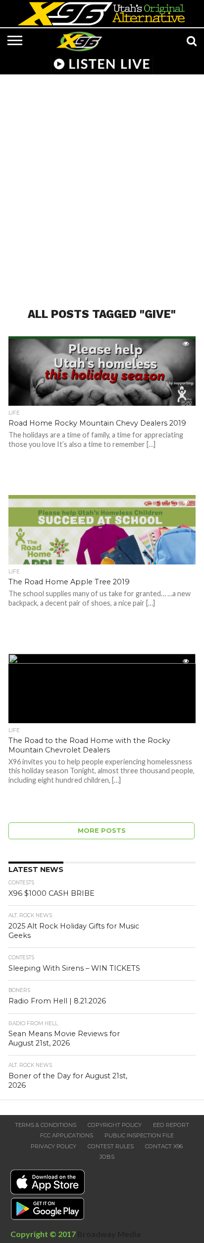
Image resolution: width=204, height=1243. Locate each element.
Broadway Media (109, 1234)
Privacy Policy (53, 1146)
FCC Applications (66, 1135)
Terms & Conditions (45, 1124)
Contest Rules (111, 1146)
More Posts (102, 830)
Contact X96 (164, 1146)
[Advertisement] (102, 185)
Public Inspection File (139, 1135)
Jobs (107, 1156)
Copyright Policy (115, 1124)
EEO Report (171, 1124)
